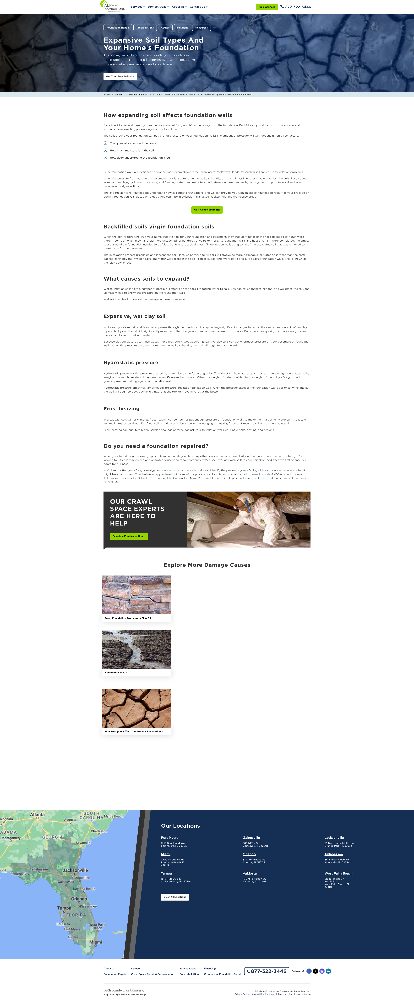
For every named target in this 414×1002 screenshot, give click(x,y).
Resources (201, 27)
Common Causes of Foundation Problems (174, 94)
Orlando (249, 854)
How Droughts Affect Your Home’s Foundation (133, 731)
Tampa (166, 873)
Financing (210, 968)
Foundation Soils (115, 672)
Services (136, 6)
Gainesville (251, 837)
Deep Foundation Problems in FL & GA (128, 618)
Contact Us (197, 6)
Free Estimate (266, 7)
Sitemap (306, 994)
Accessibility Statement (263, 994)
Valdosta (250, 873)
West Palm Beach (339, 873)
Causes (165, 27)
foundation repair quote (177, 470)
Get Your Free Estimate (120, 76)
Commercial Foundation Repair (223, 974)
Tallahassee (334, 854)
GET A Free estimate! (207, 209)
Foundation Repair (118, 27)
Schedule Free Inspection (128, 536)
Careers (135, 968)
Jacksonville (334, 837)
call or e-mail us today (257, 474)
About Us (178, 6)
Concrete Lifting (189, 974)
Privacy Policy (242, 994)
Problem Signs (145, 27)
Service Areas (156, 6)
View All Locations (175, 897)
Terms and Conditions (289, 994)
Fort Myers (169, 837)
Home (107, 94)
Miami (165, 854)
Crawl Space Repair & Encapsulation (152, 974)
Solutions (182, 27)
